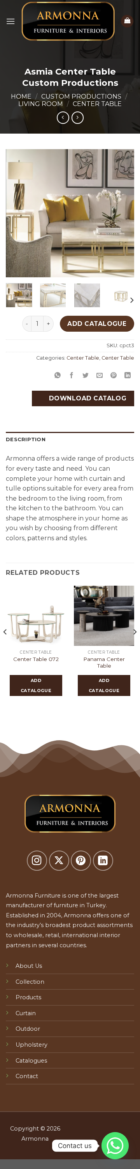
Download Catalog (86, 398)
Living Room (40, 104)
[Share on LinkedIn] (127, 375)
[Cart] (127, 21)
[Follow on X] (59, 861)
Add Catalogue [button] (36, 685)
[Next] (122, 213)
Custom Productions (81, 96)
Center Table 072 (36, 659)
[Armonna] (68, 21)
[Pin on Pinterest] (113, 375)
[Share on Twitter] (85, 375)
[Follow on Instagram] (37, 861)
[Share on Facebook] (71, 375)
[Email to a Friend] (99, 375)
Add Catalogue (96, 323)
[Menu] (10, 21)
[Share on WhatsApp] (57, 375)
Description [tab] (26, 439)
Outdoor (28, 1028)
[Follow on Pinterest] (81, 861)
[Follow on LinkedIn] (103, 861)
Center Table (97, 104)
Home (21, 96)
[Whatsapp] (115, 1145)
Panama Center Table (104, 662)
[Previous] (18, 213)
